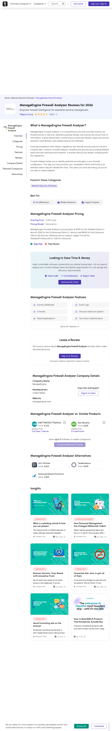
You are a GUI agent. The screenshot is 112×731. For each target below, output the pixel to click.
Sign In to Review (70, 356)
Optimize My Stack (69, 282)
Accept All (81, 726)
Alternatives (17, 174)
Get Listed (78, 4)
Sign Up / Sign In (99, 4)
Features (19, 152)
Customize (99, 726)
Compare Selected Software (70, 444)
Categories (17, 141)
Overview (18, 136)
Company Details (15, 163)
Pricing (19, 147)
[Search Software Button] (63, 4)
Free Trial (38, 244)
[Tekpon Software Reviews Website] (5, 4)
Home (7, 98)
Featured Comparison (13, 168)
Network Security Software (22, 98)
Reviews (19, 157)
